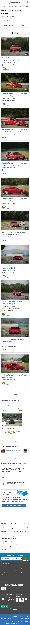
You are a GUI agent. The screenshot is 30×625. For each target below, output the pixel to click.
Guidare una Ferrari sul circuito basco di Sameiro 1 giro (13, 233)
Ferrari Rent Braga (6, 405)
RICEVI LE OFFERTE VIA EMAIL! (15, 555)
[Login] (27, 2)
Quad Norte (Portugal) (7, 549)
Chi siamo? (3, 566)
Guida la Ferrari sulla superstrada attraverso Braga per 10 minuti (14, 95)
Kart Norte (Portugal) (6, 546)
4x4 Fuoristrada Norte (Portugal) (9, 538)
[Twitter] (27, 617)
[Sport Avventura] (14, 2)
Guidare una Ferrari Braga (7, 528)
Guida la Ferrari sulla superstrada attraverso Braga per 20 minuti (14, 164)
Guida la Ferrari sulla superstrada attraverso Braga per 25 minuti (14, 130)
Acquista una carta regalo (14, 505)
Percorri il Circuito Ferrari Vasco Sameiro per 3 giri (14, 302)
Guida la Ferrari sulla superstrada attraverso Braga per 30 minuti (14, 200)
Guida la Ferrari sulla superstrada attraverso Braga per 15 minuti (14, 59)
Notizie (16, 566)
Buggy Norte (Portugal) (7, 541)
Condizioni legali (5, 573)
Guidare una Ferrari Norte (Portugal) (10, 544)
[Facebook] (23, 617)
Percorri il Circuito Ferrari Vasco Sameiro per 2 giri (14, 267)
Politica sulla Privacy (20, 573)
